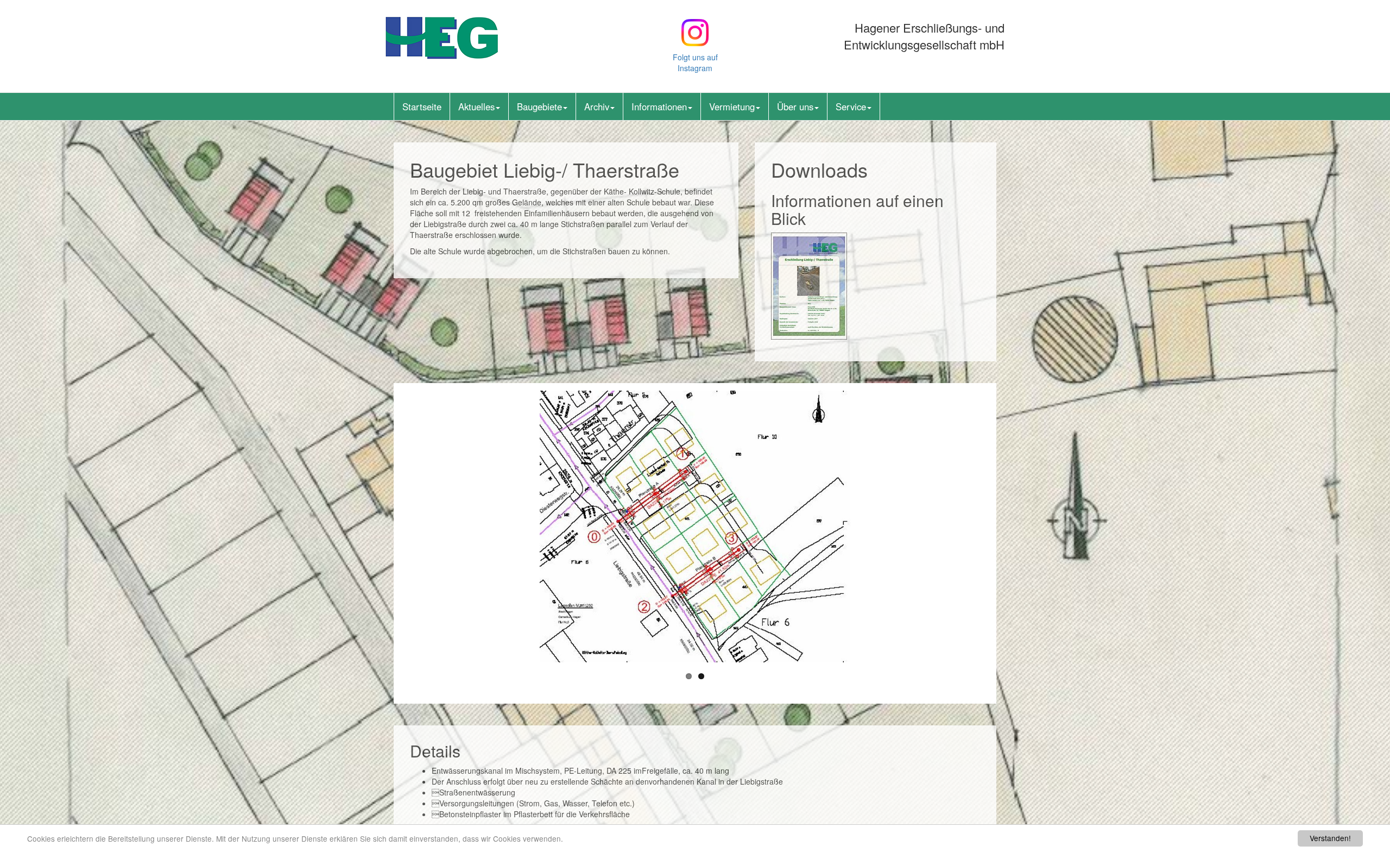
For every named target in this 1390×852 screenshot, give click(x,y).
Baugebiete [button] (539, 106)
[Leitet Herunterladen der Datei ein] (809, 284)
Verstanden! (1330, 837)
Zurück (396, 526)
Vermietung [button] (732, 106)
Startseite (421, 106)
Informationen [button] (659, 106)
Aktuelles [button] (476, 106)
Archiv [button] (596, 106)
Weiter (994, 526)
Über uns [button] (795, 106)
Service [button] (851, 106)
